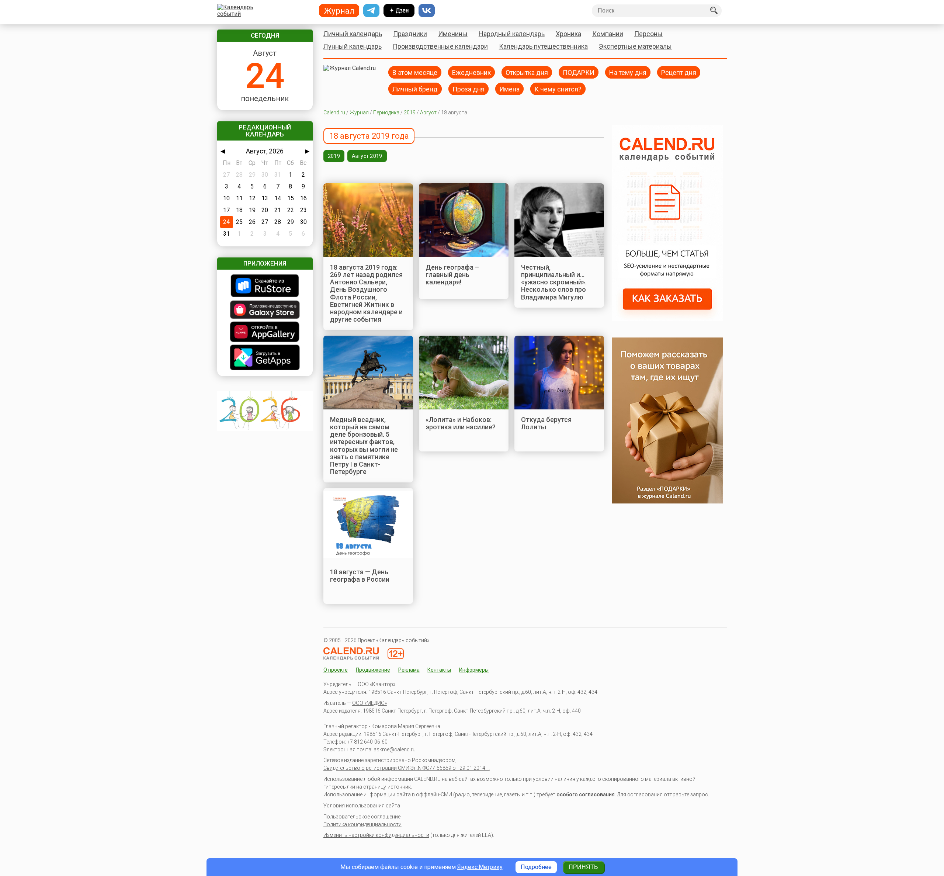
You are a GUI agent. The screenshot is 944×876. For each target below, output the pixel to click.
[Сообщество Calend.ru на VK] (427, 10)
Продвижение (373, 670)
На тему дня (627, 72)
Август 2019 (367, 156)
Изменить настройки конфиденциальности (376, 835)
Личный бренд (415, 89)
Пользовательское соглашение (361, 817)
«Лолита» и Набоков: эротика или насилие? (461, 423)
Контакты (439, 670)
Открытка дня (527, 72)
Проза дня (468, 89)
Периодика (386, 112)
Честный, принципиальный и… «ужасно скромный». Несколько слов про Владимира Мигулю (554, 282)
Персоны (648, 34)
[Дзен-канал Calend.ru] (399, 10)
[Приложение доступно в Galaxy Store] (265, 310)
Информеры (474, 670)
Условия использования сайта (361, 806)
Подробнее (536, 866)
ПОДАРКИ (578, 72)
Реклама (409, 670)
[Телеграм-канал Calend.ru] (371, 10)
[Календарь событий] (263, 10)
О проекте (335, 670)
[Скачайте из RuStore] (265, 286)
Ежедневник (471, 72)
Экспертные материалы (635, 46)
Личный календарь (352, 34)
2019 (410, 112)
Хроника (568, 34)
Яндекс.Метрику (480, 866)
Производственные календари (440, 46)
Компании (607, 34)
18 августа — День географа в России (359, 575)
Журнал (359, 112)
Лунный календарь (352, 46)
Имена (509, 89)
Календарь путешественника (543, 46)
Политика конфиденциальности (362, 824)
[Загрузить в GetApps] (265, 358)
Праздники (410, 34)
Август (428, 112)
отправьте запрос (686, 794)
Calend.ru (334, 112)
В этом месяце (414, 72)
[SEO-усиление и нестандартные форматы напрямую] (667, 319)
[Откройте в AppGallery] (265, 332)
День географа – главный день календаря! (452, 274)
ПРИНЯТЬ (583, 867)
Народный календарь (512, 34)
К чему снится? (558, 89)
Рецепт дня (678, 72)
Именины (453, 34)
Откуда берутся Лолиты (546, 423)
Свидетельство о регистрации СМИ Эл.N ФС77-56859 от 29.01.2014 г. (406, 768)
